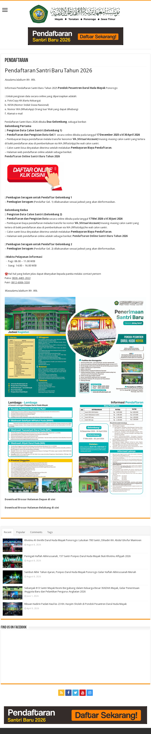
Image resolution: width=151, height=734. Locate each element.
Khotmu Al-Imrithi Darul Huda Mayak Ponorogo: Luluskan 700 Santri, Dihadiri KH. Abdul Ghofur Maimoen (82, 540)
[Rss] (61, 693)
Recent (7, 532)
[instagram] (90, 693)
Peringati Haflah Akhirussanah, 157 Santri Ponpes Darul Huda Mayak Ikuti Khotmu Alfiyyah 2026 (77, 556)
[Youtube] (82, 693)
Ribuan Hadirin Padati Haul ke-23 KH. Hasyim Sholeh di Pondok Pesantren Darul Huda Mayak (75, 603)
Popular (20, 532)
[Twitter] (75, 693)
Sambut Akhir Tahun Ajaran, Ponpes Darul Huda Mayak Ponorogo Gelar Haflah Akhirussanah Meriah (80, 572)
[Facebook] (68, 693)
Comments (36, 532)
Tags (50, 532)
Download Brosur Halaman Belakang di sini (32, 507)
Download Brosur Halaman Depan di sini (30, 499)
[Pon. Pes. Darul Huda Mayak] (75, 13)
